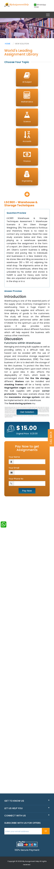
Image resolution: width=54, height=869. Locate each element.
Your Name (14, 457)
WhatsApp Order (40, 6)
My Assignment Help (30, 861)
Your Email (14, 467)
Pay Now (27, 490)
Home (7, 43)
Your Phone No (16, 478)
